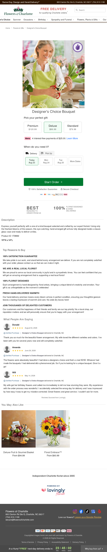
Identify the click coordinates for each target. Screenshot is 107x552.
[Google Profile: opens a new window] (93, 511)
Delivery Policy (78, 542)
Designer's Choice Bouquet (33, 333)
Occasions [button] (28, 19)
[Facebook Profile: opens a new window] (81, 511)
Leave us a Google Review (88, 517)
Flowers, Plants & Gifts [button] (87, 19)
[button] (100, 540)
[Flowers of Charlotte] (18, 10)
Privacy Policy (42, 542)
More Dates (75, 161)
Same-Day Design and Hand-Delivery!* (21, 2)
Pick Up (48, 153)
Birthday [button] (42, 19)
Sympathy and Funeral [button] (61, 19)
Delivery (33, 153)
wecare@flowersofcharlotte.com (20, 519)
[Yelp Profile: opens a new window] (99, 511)
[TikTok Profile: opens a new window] (87, 511)
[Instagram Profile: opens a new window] (75, 511)
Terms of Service (27, 542)
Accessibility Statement (60, 542)
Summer (17, 19)
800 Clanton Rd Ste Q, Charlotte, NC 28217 (25, 514)
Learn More (72, 138)
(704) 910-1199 (12, 517)
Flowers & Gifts (18, 28)
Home (8, 28)
